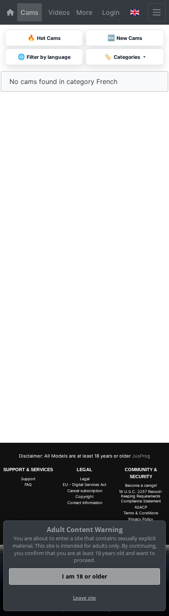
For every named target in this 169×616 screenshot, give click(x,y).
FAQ (28, 484)
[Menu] (157, 12)
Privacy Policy (140, 519)
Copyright (84, 496)
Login (110, 12)
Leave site (84, 598)
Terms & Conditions (140, 513)
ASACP (141, 507)
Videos (59, 12)
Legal (84, 479)
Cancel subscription (84, 490)
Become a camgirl (141, 485)
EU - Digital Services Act (84, 484)
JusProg (141, 456)
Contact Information (84, 502)
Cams (30, 12)
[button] (135, 12)
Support (28, 479)
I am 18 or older (84, 576)
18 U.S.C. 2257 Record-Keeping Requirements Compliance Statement (140, 496)
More (84, 12)
